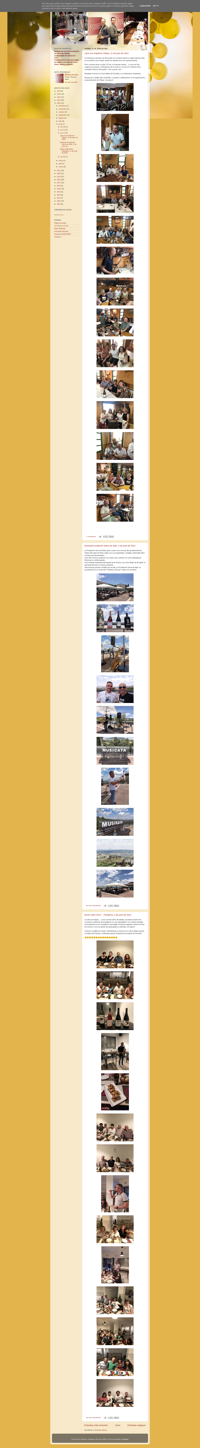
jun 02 (63, 157)
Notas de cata (72, 75)
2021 (59, 170)
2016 (59, 186)
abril (60, 164)
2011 (59, 201)
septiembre (63, 115)
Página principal (60, 223)
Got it (156, 6)
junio (61, 124)
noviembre (63, 109)
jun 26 (63, 127)
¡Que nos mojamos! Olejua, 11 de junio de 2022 (106, 53)
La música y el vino (61, 226)
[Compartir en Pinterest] (113, 536)
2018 (59, 180)
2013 (59, 195)
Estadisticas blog (58, 214)
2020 (59, 173)
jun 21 (63, 130)
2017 (59, 183)
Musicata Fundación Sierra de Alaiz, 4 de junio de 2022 (109, 546)
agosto (61, 118)
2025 (59, 94)
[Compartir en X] (108, 536)
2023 (59, 100)
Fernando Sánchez (61, 231)
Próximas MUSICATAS (62, 234)
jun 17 (63, 133)
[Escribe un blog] (106, 536)
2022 (59, 103)
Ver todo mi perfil (71, 82)
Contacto (57, 237)
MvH (104, 1439)
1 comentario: (91, 536)
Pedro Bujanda (59, 228)
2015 (59, 189)
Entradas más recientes (96, 1425)
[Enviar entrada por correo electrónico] (100, 536)
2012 (59, 198)
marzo (61, 167)
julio (60, 121)
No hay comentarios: (94, 905)
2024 (59, 97)
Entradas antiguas (137, 1425)
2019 (59, 177)
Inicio (117, 1425)
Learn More (145, 6)
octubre (62, 112)
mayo (61, 160)
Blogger (125, 1439)
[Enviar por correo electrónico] (104, 536)
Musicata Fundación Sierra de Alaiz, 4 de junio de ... (68, 144)
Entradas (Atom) (101, 1430)
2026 (59, 91)
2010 (59, 204)
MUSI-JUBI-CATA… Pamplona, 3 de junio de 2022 (107, 915)
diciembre (62, 106)
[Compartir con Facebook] (110, 536)
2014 (59, 192)
